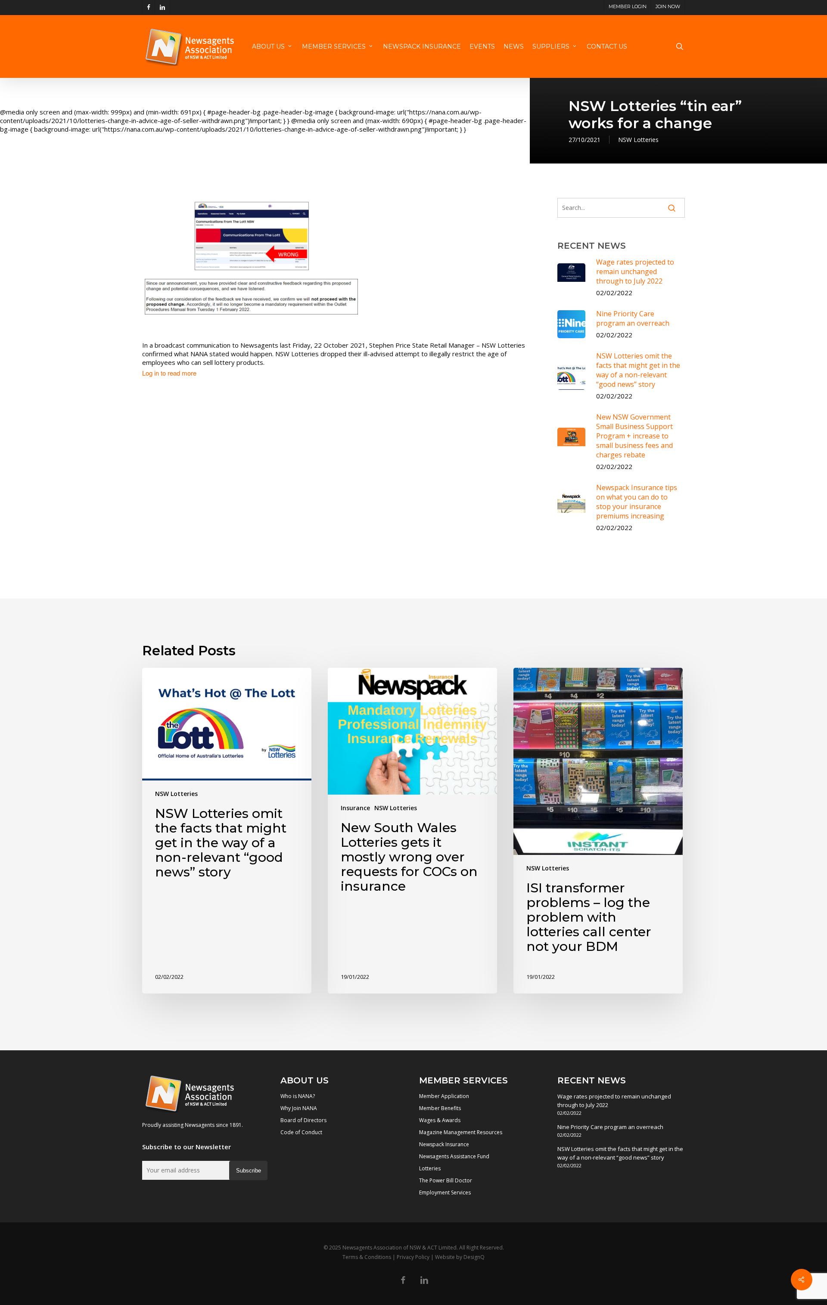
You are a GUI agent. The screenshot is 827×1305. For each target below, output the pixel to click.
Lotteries (430, 1168)
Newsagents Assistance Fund (454, 1156)
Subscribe (248, 1170)
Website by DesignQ (460, 1257)
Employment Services (445, 1192)
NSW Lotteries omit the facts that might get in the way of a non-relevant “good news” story (620, 1153)
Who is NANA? (297, 1096)
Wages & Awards (439, 1120)
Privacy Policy (413, 1257)
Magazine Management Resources (460, 1132)
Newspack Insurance (444, 1144)
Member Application (444, 1096)
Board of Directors (303, 1120)
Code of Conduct (301, 1132)
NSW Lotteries (638, 140)
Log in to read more (169, 373)
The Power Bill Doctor (445, 1180)
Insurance (355, 808)
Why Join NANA (298, 1108)
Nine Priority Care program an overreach (610, 1127)
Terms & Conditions (366, 1257)
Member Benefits (440, 1108)
